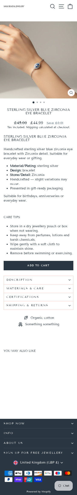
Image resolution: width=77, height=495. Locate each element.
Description (19, 280)
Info (8, 433)
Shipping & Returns (27, 305)
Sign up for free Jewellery (33, 453)
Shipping (32, 127)
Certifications (22, 297)
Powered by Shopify (39, 491)
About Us (13, 443)
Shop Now (14, 423)
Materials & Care (25, 288)
